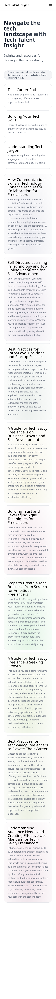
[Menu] (50, 5)
